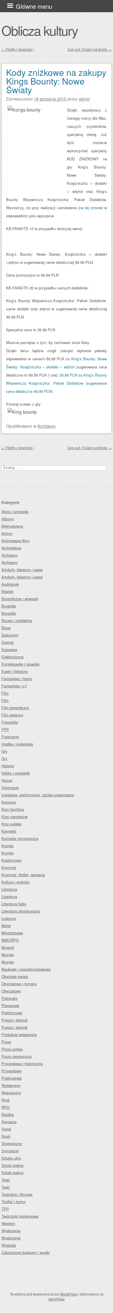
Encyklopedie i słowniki (20, 664)
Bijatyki (7, 591)
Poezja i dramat (14, 1020)
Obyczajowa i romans (19, 983)
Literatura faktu (13, 904)
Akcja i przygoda (14, 511)
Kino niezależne (14, 816)
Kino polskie (11, 824)
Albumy (7, 519)
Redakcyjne (10, 1085)
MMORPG (10, 940)
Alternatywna (12, 526)
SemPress (56, 1298)
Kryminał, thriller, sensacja (23, 874)
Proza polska (12, 1049)
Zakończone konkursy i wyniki (25, 1252)
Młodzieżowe (12, 933)
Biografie (8, 606)
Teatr (5, 1180)
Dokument (9, 635)
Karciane (8, 802)
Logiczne (8, 918)
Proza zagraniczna (16, 1056)
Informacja (10, 787)
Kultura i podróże (15, 882)
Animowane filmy (15, 540)
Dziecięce (9, 649)
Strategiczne (11, 1143)
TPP (5, 1209)
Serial (6, 1129)
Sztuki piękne (12, 1165)
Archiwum (46, 426)
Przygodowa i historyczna (22, 1063)
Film (5, 693)
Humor (6, 780)
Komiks (7, 845)
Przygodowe (11, 1071)
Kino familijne (12, 809)
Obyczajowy (11, 991)
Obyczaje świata (14, 976)
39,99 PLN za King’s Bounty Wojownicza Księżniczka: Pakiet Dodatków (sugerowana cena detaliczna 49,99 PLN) (56, 383)
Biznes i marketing (16, 620)
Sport (5, 1136)
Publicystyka (11, 1078)
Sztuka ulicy (11, 1158)
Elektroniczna (12, 657)
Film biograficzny (15, 707)
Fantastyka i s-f (14, 686)
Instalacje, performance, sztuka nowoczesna (37, 795)
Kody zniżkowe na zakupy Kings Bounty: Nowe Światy (56, 81)
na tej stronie (90, 207)
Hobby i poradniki (15, 773)
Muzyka (7, 954)
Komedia (8, 831)
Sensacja (9, 1121)
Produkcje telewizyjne (19, 1034)
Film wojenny (12, 715)
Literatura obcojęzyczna (20, 911)
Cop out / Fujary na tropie (90, 49)
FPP (5, 729)
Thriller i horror (13, 1201)
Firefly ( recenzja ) (17, 49)
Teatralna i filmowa (16, 1194)
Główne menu (34, 6)
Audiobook (10, 584)
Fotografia (9, 722)
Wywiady (8, 1245)
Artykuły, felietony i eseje (22, 569)
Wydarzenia (11, 1230)
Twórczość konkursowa (20, 1216)
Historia (7, 766)
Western (8, 1223)
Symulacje (10, 1150)
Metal (6, 925)
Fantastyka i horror (16, 678)
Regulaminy (11, 1092)
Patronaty (9, 998)
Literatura (9, 889)
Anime (6, 533)
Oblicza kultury (39, 30)
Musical (7, 947)
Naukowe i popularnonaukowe (25, 969)
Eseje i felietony (14, 671)
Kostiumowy (11, 860)
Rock (5, 1100)
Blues (6, 627)
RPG (5, 1107)
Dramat (7, 642)
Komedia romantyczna (19, 838)
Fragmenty (10, 736)
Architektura (11, 548)
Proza (6, 1042)
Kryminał (8, 867)
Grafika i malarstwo (17, 744)
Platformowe (11, 1012)
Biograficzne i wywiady (19, 598)
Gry (4, 751)
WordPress (68, 1293)
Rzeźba (7, 1114)
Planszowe (10, 1005)
